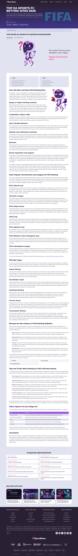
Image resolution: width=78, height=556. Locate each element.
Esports (51, 1)
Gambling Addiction (53, 554)
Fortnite (30, 515)
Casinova (13, 519)
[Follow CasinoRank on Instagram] (59, 533)
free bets (31, 146)
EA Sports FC (30, 521)
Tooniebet (13, 515)
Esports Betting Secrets (49, 521)
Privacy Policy (66, 521)
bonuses (25, 148)
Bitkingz (13, 521)
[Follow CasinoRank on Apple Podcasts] (70, 533)
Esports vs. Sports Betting (48, 517)
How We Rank (66, 519)
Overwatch (30, 513)
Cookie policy (28, 554)
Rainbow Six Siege (31, 519)
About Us (67, 513)
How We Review (66, 517)
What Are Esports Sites (49, 513)
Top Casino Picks (9, 37)
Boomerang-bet (12, 517)
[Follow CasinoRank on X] (62, 533)
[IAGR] (13, 544)
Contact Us (66, 515)
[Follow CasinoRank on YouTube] (65, 533)
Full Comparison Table (18, 37)
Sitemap (64, 554)
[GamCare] (27, 544)
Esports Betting (43, 1)
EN (7, 533)
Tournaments (58, 1)
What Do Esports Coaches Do (48, 519)
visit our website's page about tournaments (54, 256)
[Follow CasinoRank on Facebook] (57, 533)
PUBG (30, 517)
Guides (65, 1)
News (70, 1)
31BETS (12, 513)
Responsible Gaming (40, 554)
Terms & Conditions (16, 554)
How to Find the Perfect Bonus (48, 515)
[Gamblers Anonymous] (19, 544)
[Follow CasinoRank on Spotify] (68, 533)
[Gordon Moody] (37, 544)
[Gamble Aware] (52, 544)
